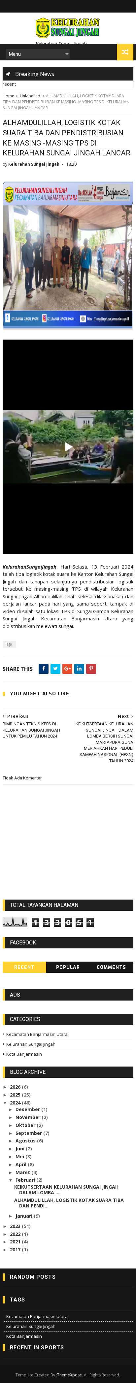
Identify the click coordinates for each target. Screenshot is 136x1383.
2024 (16, 1103)
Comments (111, 967)
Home (8, 96)
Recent (24, 967)
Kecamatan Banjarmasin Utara (37, 1034)
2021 (16, 1241)
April (22, 1164)
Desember (28, 1109)
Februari (26, 1180)
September (29, 1133)
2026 (16, 1087)
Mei (20, 1156)
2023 (16, 1226)
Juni (21, 1148)
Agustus (26, 1140)
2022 (16, 1234)
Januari (25, 1216)
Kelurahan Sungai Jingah (30, 1044)
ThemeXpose (69, 1375)
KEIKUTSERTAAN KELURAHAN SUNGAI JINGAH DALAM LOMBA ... (66, 1190)
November (29, 1117)
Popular (68, 967)
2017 (16, 1249)
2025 (16, 1095)
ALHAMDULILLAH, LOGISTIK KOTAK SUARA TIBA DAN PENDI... (69, 1203)
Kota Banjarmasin (24, 1054)
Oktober (26, 1125)
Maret (23, 1172)
